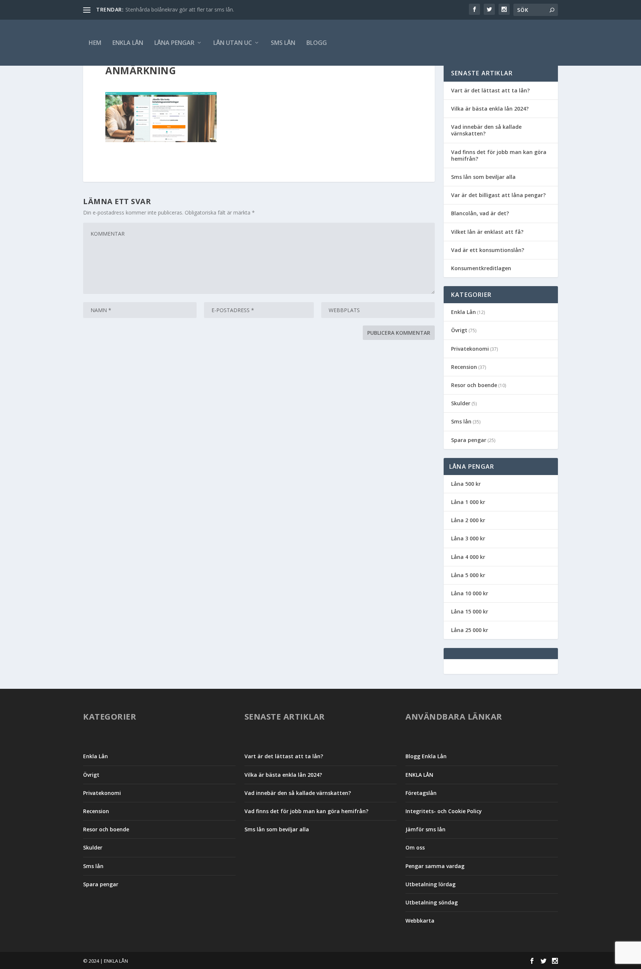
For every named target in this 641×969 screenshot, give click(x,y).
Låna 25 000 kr (469, 630)
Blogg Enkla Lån (426, 756)
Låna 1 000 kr (468, 501)
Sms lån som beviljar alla (483, 176)
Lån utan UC (232, 43)
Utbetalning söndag (431, 902)
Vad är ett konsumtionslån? (487, 249)
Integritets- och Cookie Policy (443, 811)
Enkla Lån (463, 311)
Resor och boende (474, 385)
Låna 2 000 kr (468, 520)
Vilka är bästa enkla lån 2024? (490, 108)
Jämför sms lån (425, 829)
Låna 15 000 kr (469, 611)
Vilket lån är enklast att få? (487, 231)
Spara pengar (468, 439)
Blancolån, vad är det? (480, 213)
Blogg (316, 43)
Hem (95, 43)
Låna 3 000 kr (468, 538)
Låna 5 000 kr (468, 575)
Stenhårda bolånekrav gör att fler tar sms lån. (179, 9)
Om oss (415, 847)
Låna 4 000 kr (468, 556)
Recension (464, 366)
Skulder (460, 403)
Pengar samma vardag (434, 866)
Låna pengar (174, 43)
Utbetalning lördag (430, 884)
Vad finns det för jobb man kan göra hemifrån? (498, 155)
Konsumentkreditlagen (481, 268)
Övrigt (459, 330)
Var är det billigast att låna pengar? (498, 195)
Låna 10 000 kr (469, 593)
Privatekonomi (470, 348)
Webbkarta (419, 920)
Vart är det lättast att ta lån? (490, 90)
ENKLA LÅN (127, 43)
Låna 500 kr (466, 483)
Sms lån (283, 43)
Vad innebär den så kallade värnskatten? (486, 130)
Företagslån (421, 792)
